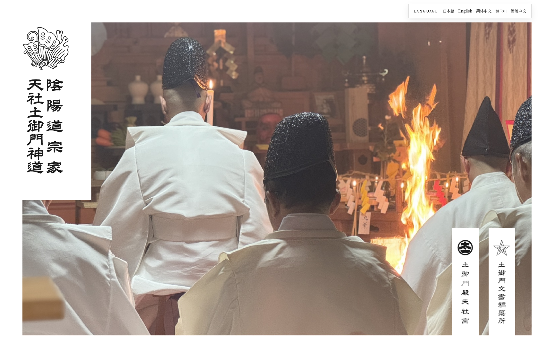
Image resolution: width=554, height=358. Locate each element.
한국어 (501, 10)
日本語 (448, 10)
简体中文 (483, 10)
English (465, 10)
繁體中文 (518, 10)
